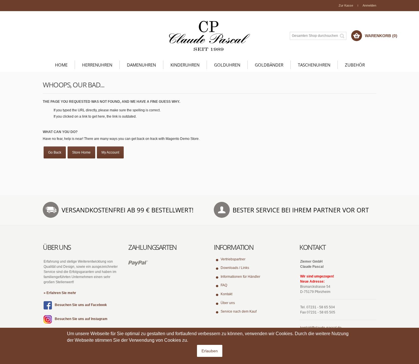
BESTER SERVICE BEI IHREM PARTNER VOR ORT (301, 210)
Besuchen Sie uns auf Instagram (81, 319)
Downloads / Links (235, 268)
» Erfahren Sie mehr (60, 293)
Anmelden (369, 5)
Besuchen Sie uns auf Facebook (81, 305)
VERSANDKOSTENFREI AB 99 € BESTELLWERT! (128, 210)
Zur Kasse (346, 5)
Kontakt (226, 294)
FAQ (224, 285)
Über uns (228, 303)
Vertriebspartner (233, 259)
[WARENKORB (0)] (356, 35)
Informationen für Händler (240, 277)
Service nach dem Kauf (239, 311)
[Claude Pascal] (209, 36)
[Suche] (343, 36)
